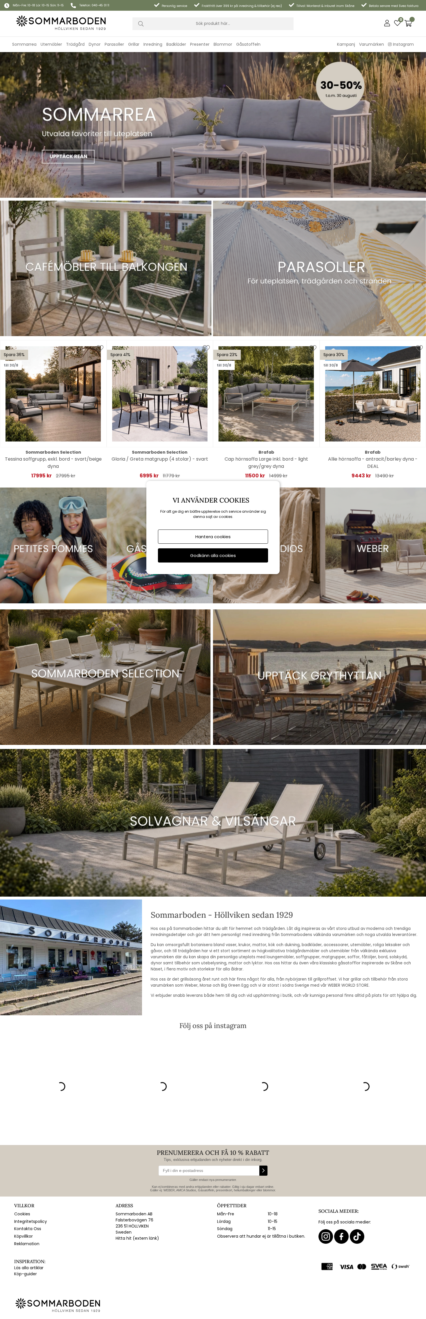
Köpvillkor (23, 1236)
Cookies (22, 1214)
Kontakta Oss (27, 1229)
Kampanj (346, 44)
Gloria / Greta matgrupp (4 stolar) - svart (160, 459)
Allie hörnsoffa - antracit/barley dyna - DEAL (373, 463)
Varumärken (371, 44)
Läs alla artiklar (28, 1268)
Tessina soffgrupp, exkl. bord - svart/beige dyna (53, 463)
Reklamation (26, 1244)
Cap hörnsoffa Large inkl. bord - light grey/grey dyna (266, 463)
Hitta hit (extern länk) (137, 1238)
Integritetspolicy (30, 1221)
